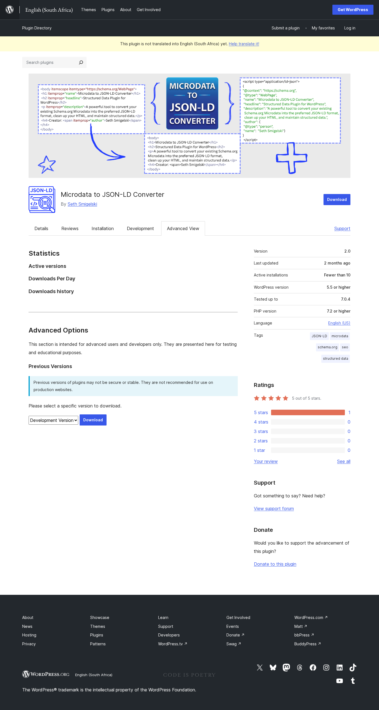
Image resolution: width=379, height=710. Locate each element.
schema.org (327, 347)
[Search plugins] (81, 62)
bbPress (304, 635)
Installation (103, 228)
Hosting (29, 635)
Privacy (29, 643)
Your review (266, 461)
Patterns (98, 643)
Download (337, 199)
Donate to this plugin (275, 564)
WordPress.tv (173, 643)
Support (342, 228)
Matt (300, 626)
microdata (340, 336)
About (27, 617)
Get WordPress (353, 9)
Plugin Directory (37, 28)
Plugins (96, 635)
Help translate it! (244, 43)
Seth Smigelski (82, 204)
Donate (235, 635)
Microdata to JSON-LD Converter (112, 194)
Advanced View (183, 228)
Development (140, 228)
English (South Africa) (93, 675)
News (27, 626)
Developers (169, 635)
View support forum (274, 508)
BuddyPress (307, 643)
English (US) (339, 323)
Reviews (70, 228)
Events (232, 626)
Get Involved (238, 617)
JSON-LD (319, 336)
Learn (163, 617)
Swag (233, 643)
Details (41, 228)
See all (343, 461)
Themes (97, 626)
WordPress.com (311, 617)
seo (345, 347)
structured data (335, 358)
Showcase (99, 617)
